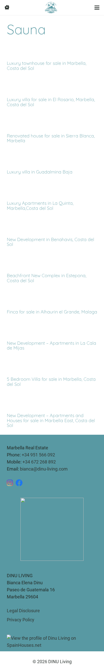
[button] (97, 7)
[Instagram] (10, 482)
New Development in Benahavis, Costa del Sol (50, 242)
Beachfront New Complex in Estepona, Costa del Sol (46, 278)
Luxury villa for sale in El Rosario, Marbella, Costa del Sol (51, 102)
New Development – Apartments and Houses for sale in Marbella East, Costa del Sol (51, 420)
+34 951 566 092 (38, 454)
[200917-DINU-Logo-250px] (51, 7)
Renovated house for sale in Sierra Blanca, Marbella (51, 138)
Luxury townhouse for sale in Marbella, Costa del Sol (46, 65)
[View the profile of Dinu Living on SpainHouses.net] (52, 641)
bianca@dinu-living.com (44, 469)
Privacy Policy (20, 619)
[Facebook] (19, 482)
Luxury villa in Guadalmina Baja (39, 172)
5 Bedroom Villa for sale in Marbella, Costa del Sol (51, 381)
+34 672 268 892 (39, 461)
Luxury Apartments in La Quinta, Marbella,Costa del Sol (40, 205)
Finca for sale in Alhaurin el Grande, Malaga (52, 312)
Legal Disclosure (23, 610)
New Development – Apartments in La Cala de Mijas (51, 345)
